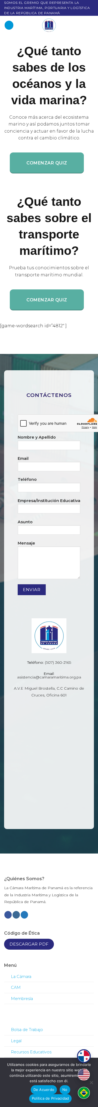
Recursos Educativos (31, 1052)
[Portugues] (84, 1093)
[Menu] (9, 25)
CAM (16, 987)
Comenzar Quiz (46, 163)
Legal (16, 1040)
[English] (84, 1075)
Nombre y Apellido (37, 437)
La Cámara (21, 976)
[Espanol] (84, 1056)
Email (23, 458)
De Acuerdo (43, 1089)
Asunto (25, 521)
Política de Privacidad (50, 1098)
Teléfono (27, 479)
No (65, 1089)
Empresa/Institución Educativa (49, 500)
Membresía (22, 998)
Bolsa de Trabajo (27, 1029)
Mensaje (26, 543)
